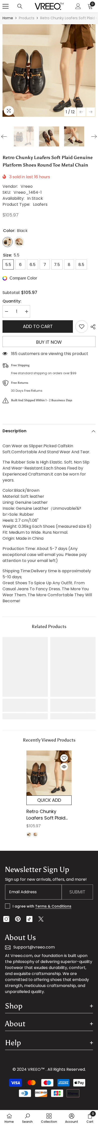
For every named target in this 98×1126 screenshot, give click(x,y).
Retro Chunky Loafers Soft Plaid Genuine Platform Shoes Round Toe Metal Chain (46, 814)
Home (8, 18)
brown (35, 834)
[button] (81, 112)
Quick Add (49, 800)
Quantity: (12, 301)
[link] (25, 705)
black (28, 834)
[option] (49, 70)
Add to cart (38, 326)
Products (26, 18)
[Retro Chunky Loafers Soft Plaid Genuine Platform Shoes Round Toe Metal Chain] (49, 773)
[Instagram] (6, 919)
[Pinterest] (17, 919)
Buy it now (49, 342)
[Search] (20, 6)
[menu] (6, 6)
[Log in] (78, 6)
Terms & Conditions (53, 906)
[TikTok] (29, 919)
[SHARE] (91, 327)
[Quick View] (64, 766)
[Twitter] (40, 919)
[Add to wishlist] (81, 326)
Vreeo (27, 186)
